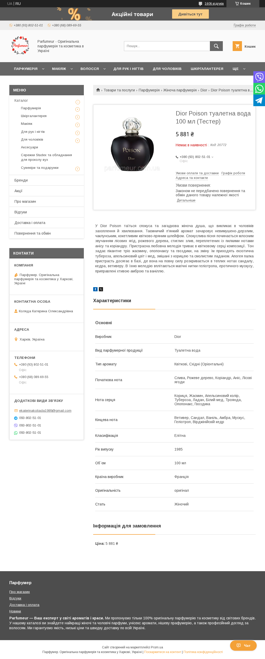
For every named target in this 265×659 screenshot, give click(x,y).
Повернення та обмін (32, 233)
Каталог (21, 100)
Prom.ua (157, 647)
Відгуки (20, 212)
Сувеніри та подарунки (39, 168)
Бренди (21, 180)
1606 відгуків (214, 3)
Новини (15, 611)
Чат (247, 645)
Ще (236, 69)
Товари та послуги (119, 90)
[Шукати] (216, 46)
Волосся (89, 69)
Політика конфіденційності (203, 652)
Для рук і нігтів (128, 69)
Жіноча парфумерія (180, 90)
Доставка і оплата (29, 223)
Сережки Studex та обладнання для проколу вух (46, 157)
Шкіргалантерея (207, 69)
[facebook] (95, 290)
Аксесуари (29, 147)
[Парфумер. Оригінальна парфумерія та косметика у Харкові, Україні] (20, 55)
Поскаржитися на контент (162, 652)
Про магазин (25, 201)
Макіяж (59, 69)
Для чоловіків (167, 69)
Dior (204, 90)
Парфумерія (26, 69)
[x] (101, 290)
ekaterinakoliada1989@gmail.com (45, 410)
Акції (18, 191)
